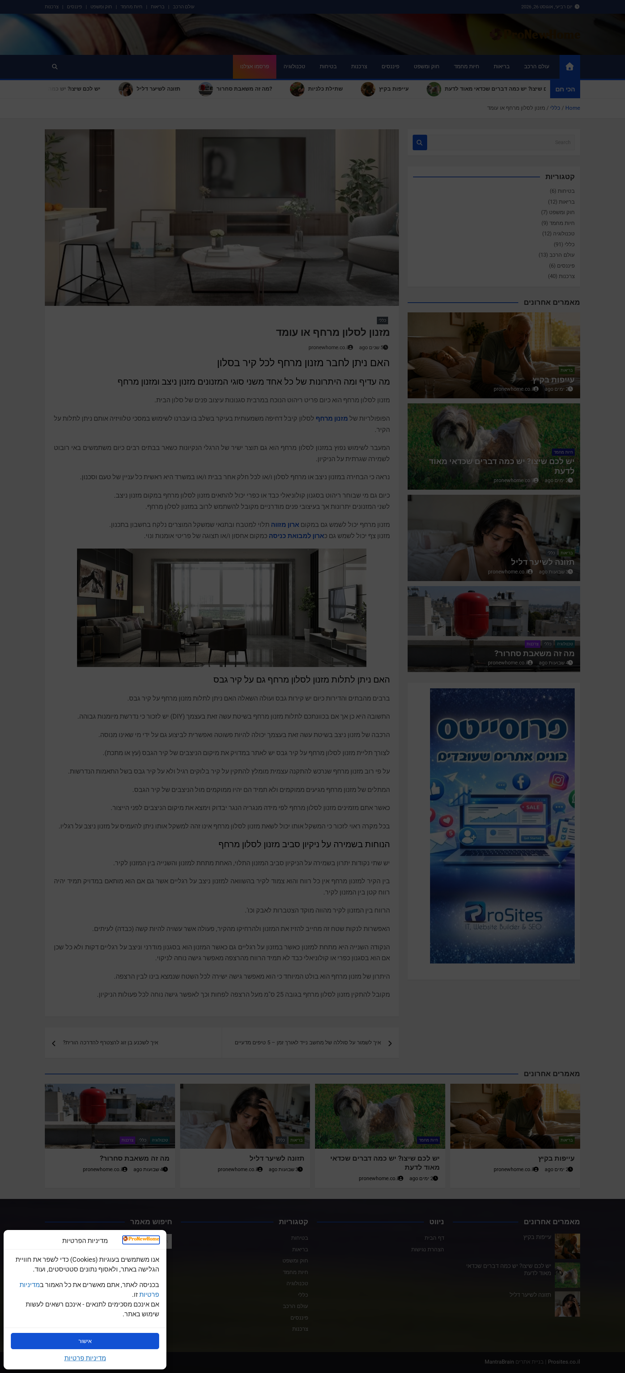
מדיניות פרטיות (85, 1358)
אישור (85, 1341)
